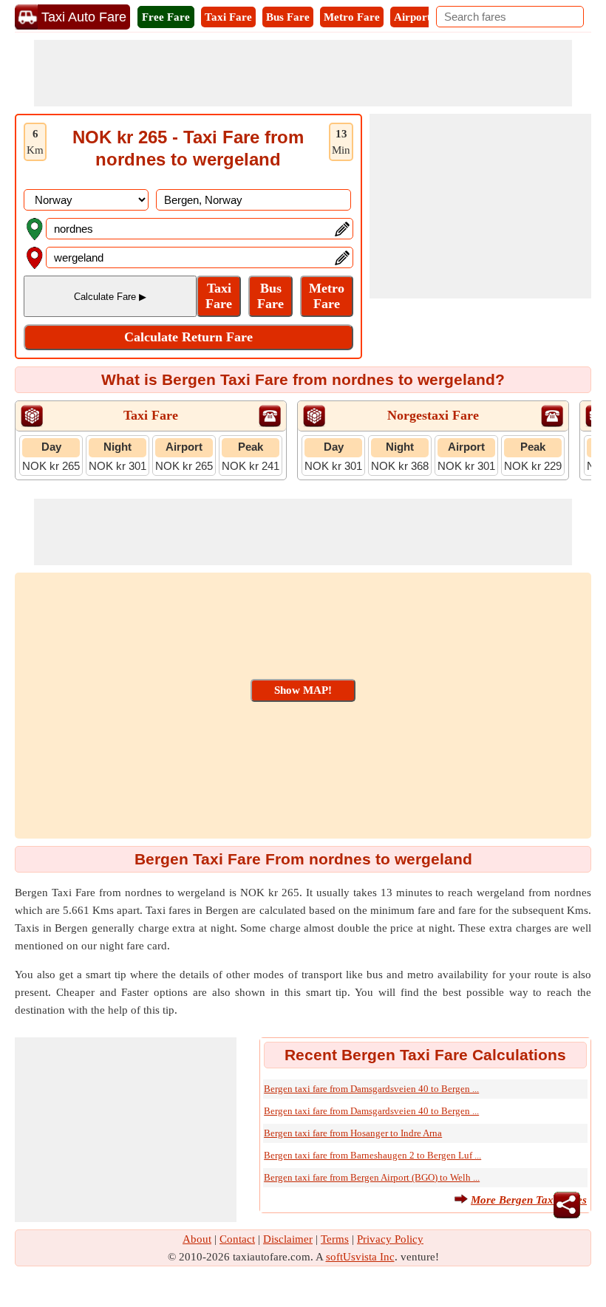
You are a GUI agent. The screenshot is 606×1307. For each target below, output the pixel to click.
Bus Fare (288, 17)
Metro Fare (352, 17)
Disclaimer (288, 1239)
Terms (335, 1239)
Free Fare (166, 17)
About (197, 1239)
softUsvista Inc (360, 1257)
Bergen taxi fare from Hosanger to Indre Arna (353, 1133)
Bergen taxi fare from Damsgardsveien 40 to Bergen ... (371, 1088)
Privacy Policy (390, 1239)
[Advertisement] (303, 73)
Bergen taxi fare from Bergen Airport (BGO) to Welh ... (372, 1177)
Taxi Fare (228, 17)
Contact (237, 1239)
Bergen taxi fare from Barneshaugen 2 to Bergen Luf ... (372, 1155)
